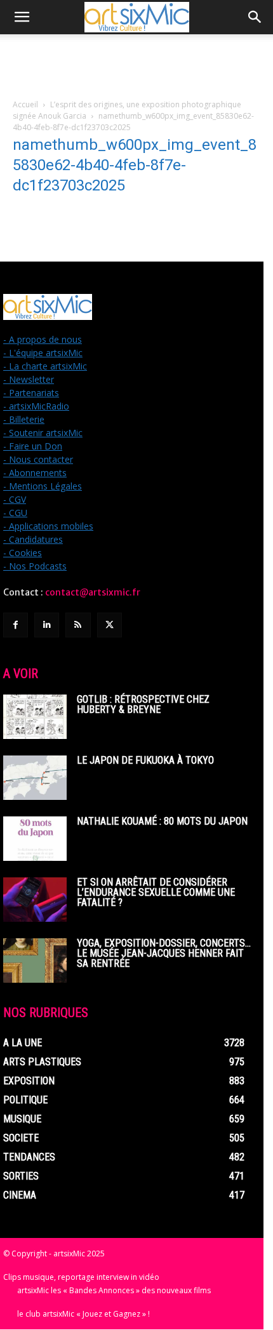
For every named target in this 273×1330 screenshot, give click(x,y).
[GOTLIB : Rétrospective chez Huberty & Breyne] (35, 717)
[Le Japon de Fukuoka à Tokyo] (35, 777)
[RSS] (77, 625)
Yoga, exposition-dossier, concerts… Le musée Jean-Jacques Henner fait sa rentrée (164, 953)
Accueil (25, 104)
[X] (109, 625)
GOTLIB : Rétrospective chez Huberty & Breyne (143, 704)
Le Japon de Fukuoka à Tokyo (145, 760)
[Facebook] (15, 625)
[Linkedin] (46, 625)
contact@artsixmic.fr (92, 592)
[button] (21, 17)
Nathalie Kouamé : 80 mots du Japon (162, 821)
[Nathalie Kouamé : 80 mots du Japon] (35, 838)
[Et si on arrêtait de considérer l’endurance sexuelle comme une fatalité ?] (35, 899)
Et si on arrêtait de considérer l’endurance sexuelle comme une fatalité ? (156, 892)
